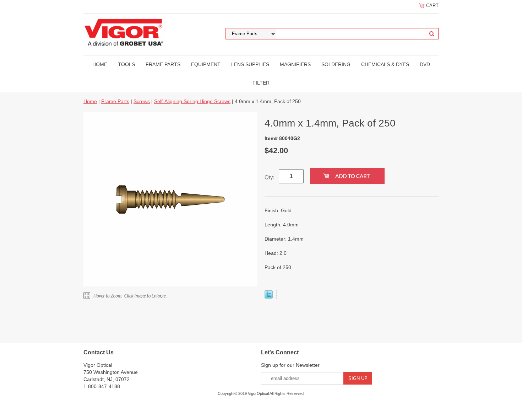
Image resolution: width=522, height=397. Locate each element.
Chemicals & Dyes (385, 64)
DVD (425, 64)
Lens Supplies (250, 64)
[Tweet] (269, 297)
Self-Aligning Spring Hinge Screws (192, 101)
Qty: (269, 177)
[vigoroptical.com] (125, 31)
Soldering (335, 64)
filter (261, 83)
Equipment (206, 64)
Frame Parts (163, 64)
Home (99, 64)
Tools (126, 64)
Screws (142, 101)
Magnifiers (295, 64)
